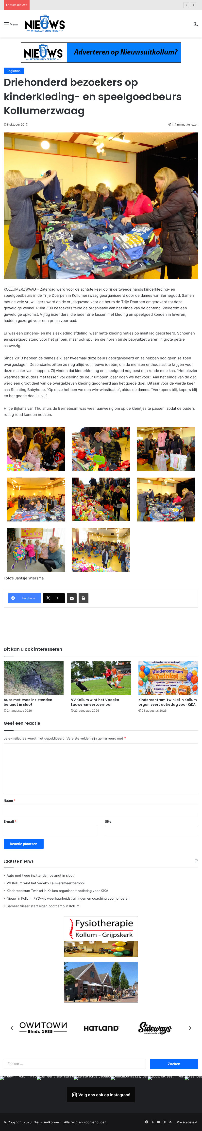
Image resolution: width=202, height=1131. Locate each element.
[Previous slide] (12, 1028)
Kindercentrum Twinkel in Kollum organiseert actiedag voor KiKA (167, 702)
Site (108, 821)
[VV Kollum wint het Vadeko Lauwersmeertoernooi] (101, 678)
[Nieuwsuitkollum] (44, 24)
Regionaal (13, 71)
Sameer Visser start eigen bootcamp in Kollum (43, 906)
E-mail (10, 821)
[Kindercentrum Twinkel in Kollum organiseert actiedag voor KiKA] (168, 678)
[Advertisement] (101, 626)
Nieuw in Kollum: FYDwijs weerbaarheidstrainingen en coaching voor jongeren (92, 5)
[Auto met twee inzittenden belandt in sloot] (34, 678)
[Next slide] (190, 1028)
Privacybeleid (187, 1122)
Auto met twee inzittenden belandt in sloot (28, 702)
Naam (10, 800)
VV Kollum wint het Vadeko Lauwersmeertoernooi (95, 702)
